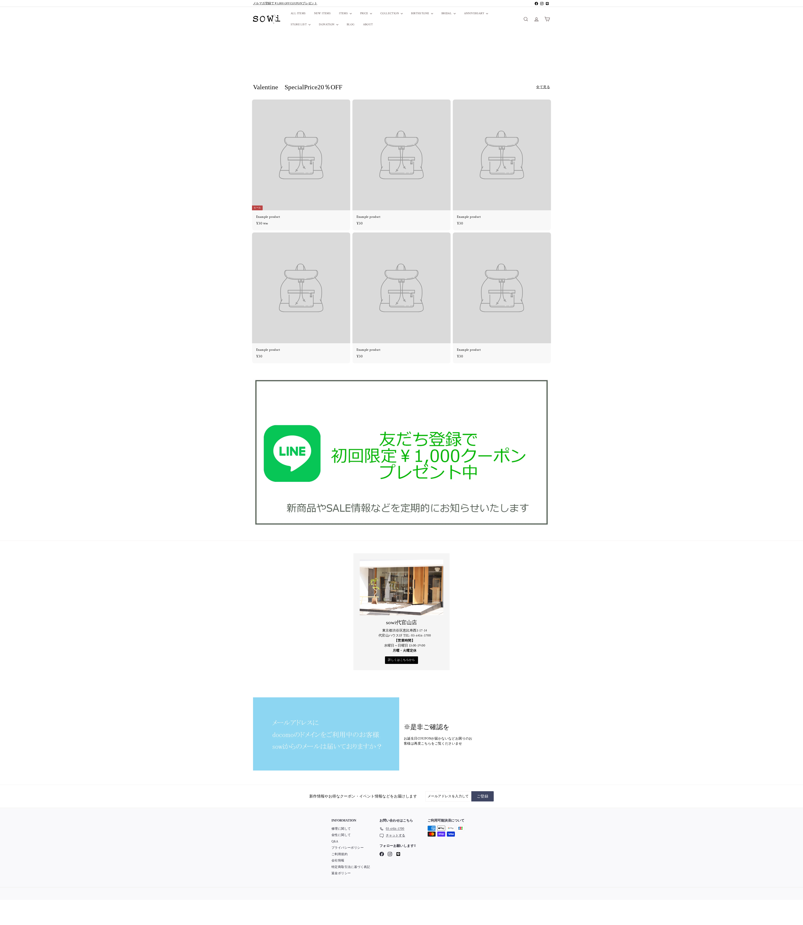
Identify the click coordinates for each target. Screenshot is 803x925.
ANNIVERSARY (474, 13)
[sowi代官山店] (401, 587)
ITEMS (343, 13)
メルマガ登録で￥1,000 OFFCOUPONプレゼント (285, 3)
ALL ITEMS (298, 13)
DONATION (327, 24)
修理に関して (341, 829)
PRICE (364, 13)
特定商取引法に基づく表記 (350, 867)
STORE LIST (299, 24)
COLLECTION (390, 13)
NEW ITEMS (322, 13)
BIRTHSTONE (420, 13)
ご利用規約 (339, 854)
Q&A (334, 841)
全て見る (543, 87)
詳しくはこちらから (401, 660)
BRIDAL (447, 13)
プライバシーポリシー (347, 848)
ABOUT (368, 24)
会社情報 (337, 860)
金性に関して (341, 835)
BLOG (351, 24)
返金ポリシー (341, 873)
